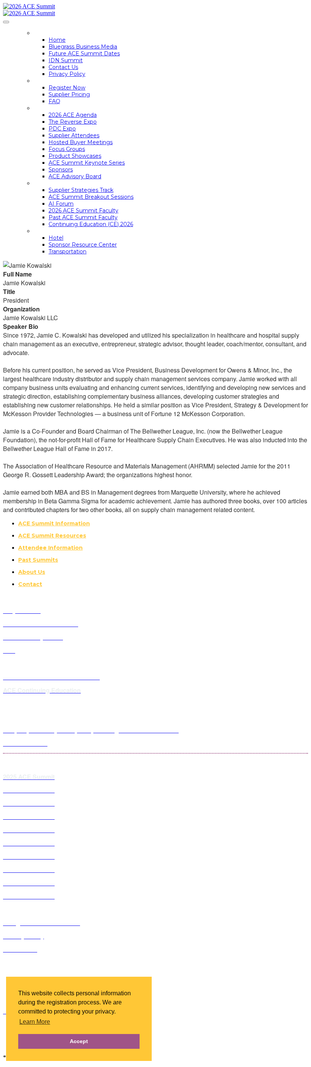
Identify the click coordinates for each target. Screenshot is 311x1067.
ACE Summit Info (59, 108)
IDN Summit (66, 60)
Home (42, 33)
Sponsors (61, 169)
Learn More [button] (34, 1021)
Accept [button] (79, 1041)
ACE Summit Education (69, 183)
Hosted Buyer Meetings (81, 142)
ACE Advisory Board (75, 176)
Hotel (56, 237)
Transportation (67, 251)
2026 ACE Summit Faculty (83, 210)
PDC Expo (62, 128)
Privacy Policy (67, 74)
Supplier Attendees (74, 135)
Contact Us (63, 67)
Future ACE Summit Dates (84, 53)
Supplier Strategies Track (81, 190)
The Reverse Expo (73, 121)
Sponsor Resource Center (83, 244)
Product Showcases (75, 155)
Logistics (48, 231)
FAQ (54, 101)
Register (47, 80)
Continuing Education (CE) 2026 (91, 224)
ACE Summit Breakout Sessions (91, 196)
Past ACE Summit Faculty (83, 217)
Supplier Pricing (69, 94)
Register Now (67, 87)
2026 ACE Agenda (73, 115)
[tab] (163, 523)
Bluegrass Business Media (83, 46)
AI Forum (61, 203)
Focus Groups (67, 149)
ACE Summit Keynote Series (87, 162)
